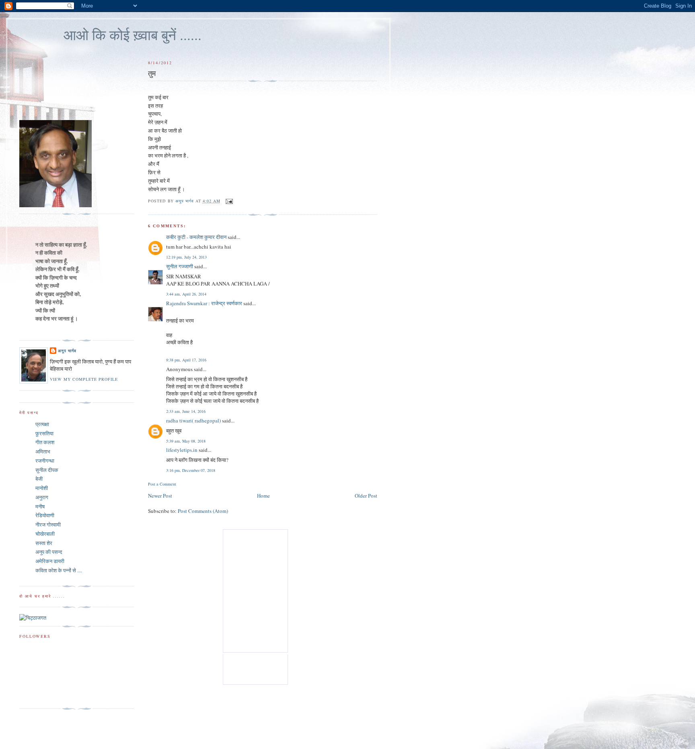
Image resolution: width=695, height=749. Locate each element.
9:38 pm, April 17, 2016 (186, 360)
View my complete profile (84, 379)
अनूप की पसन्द (48, 551)
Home (263, 495)
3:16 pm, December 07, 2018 (190, 470)
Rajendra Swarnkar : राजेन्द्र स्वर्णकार (204, 303)
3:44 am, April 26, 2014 (186, 294)
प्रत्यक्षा (42, 424)
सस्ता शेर (43, 543)
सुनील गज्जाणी (179, 266)
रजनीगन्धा (44, 460)
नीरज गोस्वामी (48, 524)
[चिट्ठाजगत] (32, 617)
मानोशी (41, 488)
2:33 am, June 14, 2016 (186, 411)
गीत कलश (44, 442)
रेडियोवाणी (44, 515)
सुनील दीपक (46, 469)
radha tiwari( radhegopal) (193, 420)
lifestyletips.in (181, 449)
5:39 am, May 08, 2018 (186, 441)
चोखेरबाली (45, 533)
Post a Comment (162, 484)
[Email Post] (229, 201)
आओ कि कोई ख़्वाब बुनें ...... (133, 34)
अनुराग (41, 497)
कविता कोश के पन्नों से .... (58, 570)
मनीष (40, 506)
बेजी (39, 478)
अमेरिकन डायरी (49, 561)
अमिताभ (42, 451)
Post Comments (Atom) (203, 510)
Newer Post (160, 495)
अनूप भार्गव (67, 350)
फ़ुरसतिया (44, 433)
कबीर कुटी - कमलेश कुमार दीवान (196, 237)
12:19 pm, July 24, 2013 (186, 257)
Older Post (366, 495)
